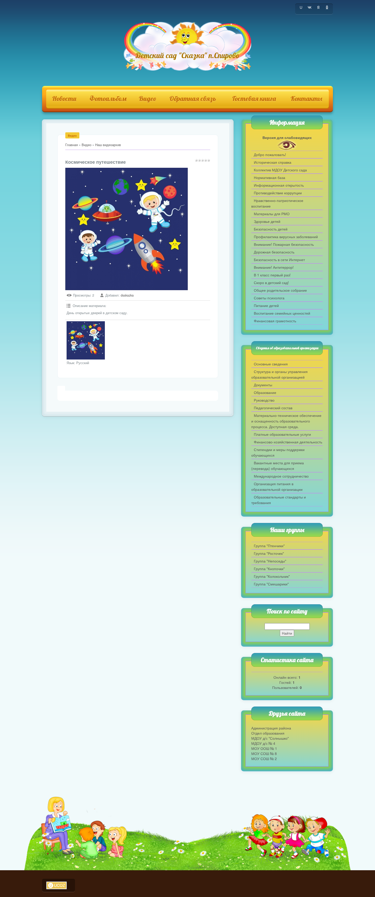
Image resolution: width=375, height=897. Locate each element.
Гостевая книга (254, 98)
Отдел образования (267, 733)
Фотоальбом (108, 98)
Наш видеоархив (108, 145)
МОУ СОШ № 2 (264, 758)
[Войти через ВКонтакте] (310, 7)
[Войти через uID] (301, 7)
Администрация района (271, 728)
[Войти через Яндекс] (318, 7)
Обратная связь (192, 98)
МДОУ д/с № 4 (263, 743)
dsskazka (127, 295)
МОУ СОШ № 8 (264, 753)
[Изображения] (86, 340)
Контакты (306, 98)
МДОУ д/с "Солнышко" (270, 738)
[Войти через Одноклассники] (327, 7)
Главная (71, 145)
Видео (147, 98)
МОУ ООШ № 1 (264, 748)
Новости (64, 98)
